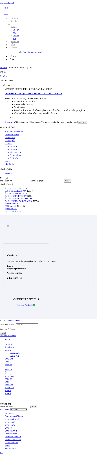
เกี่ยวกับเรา (9, 347)
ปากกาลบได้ (10, 138)
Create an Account (13, 320)
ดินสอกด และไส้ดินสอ (14, 132)
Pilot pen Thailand (7, 3)
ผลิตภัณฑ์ (9, 359)
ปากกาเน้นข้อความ (13, 152)
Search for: (4, 407)
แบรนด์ (8, 350)
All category (9, 414)
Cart (6, 372)
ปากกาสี (8, 144)
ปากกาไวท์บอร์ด (11, 158)
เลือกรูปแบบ (10, 122)
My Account (9, 376)
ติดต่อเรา (8, 365)
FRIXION (9, 173)
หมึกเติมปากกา (11, 164)
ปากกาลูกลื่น (10, 141)
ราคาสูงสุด (36, 181)
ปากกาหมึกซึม (11, 147)
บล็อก (7, 362)
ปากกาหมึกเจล (11, 149)
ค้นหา (34, 407)
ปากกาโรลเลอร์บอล (13, 155)
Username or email (7, 325)
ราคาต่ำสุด (4, 181)
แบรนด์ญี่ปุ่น (14, 353)
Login (3, 333)
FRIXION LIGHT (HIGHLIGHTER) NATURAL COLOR (33, 93)
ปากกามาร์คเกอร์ (12, 135)
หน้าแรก (8, 344)
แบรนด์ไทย (14, 356)
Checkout (8, 374)
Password (4, 329)
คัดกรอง (67, 181)
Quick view (82, 122)
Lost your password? (8, 336)
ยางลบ (7, 161)
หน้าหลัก (3, 68)
